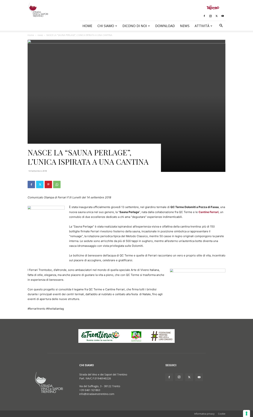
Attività (202, 26)
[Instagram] (210, 16)
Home (87, 26)
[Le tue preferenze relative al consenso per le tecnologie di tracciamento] (246, 413)
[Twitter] (216, 16)
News (184, 26)
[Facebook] (204, 16)
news (40, 35)
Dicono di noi (134, 26)
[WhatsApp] (57, 184)
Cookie (221, 413)
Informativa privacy (204, 413)
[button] (221, 26)
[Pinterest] (48, 184)
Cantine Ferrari (209, 212)
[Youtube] (222, 16)
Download (165, 26)
